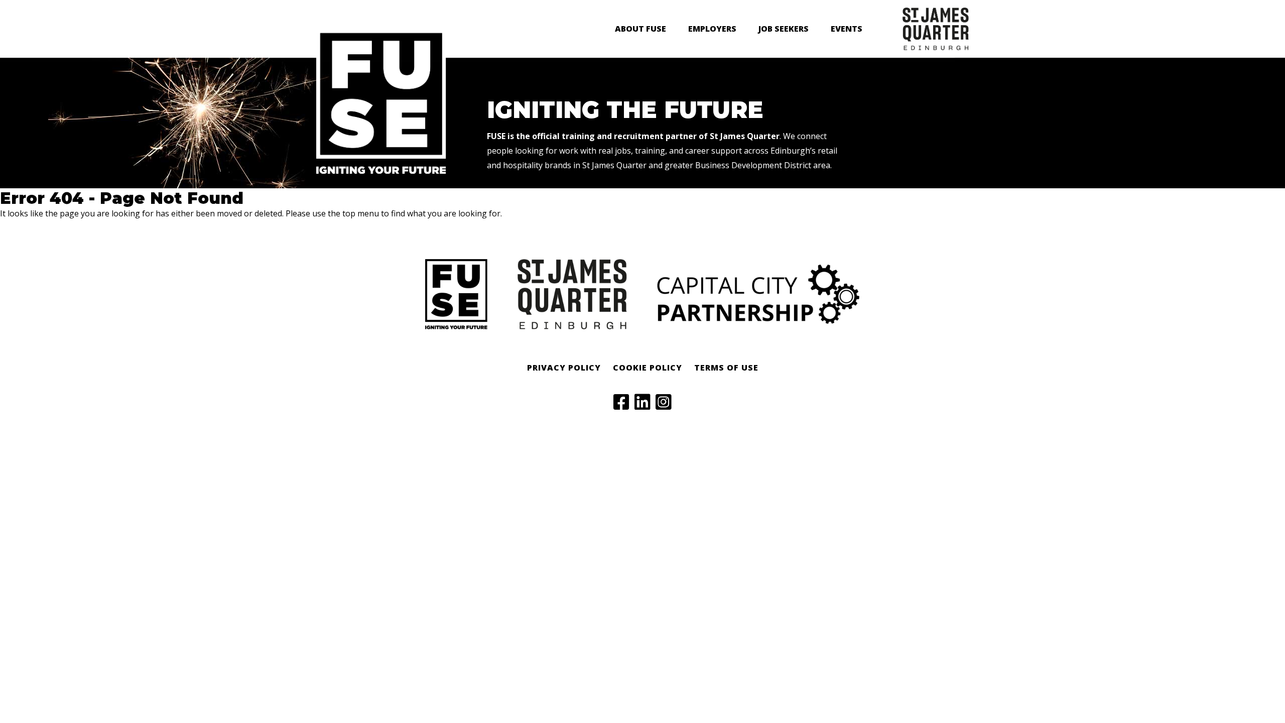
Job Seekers (783, 28)
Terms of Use (726, 367)
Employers (712, 28)
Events (846, 28)
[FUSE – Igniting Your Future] (381, 171)
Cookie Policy (647, 367)
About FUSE (640, 28)
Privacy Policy (564, 367)
